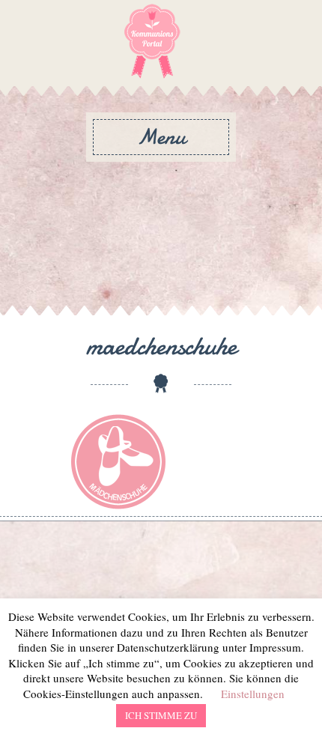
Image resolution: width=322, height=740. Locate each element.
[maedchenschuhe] (118, 461)
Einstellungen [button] (253, 693)
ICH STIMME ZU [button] (161, 715)
